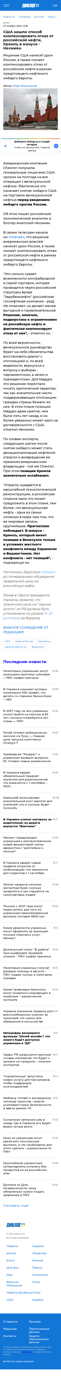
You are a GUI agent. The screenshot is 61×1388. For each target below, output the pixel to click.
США (7, 641)
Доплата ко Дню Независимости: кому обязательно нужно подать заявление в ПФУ (23, 1190)
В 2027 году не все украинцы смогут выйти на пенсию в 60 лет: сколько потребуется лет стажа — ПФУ (25, 716)
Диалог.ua (27, 1352)
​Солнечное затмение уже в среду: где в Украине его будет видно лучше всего (27, 1123)
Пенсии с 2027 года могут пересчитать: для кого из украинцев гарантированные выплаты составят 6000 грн (25, 911)
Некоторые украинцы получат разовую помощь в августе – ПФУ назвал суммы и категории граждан (27, 973)
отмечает (16, 237)
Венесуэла (37, 647)
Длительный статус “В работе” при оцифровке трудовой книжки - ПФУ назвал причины (27, 953)
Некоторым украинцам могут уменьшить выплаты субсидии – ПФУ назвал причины (26, 674)
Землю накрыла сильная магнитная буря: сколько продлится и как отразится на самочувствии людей (26, 889)
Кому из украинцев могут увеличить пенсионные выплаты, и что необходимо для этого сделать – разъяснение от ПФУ (27, 1144)
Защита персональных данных (39, 1339)
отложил (48, 572)
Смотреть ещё (16, 1205)
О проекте (10, 1321)
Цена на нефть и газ (16, 647)
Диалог (6, 22)
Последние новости (24, 661)
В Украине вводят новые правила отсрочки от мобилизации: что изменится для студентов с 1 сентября (25, 868)
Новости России (24, 641)
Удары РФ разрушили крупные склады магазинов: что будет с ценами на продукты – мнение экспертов (27, 1059)
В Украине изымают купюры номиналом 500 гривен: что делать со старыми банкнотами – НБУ (27, 694)
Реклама (35, 1321)
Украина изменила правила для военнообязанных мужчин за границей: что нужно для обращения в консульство (27, 1016)
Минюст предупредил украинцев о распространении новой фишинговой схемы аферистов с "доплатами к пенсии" (27, 844)
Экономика (44, 641)
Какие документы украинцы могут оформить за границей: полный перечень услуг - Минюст (26, 933)
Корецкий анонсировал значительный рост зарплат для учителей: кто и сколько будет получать (27, 803)
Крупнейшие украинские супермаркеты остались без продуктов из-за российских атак (25, 1168)
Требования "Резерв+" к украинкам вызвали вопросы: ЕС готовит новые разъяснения (27, 758)
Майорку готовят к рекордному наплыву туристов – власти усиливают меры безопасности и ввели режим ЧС (27, 1103)
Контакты (9, 1336)
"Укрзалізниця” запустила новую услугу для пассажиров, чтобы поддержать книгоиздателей (26, 1081)
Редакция (10, 1328)
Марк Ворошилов (25, 85)
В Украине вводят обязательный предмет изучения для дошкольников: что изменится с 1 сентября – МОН (25, 779)
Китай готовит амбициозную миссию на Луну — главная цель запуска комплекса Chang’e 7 (25, 737)
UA (55, 5)
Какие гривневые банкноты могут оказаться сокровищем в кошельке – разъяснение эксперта (27, 994)
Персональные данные (39, 1330)
